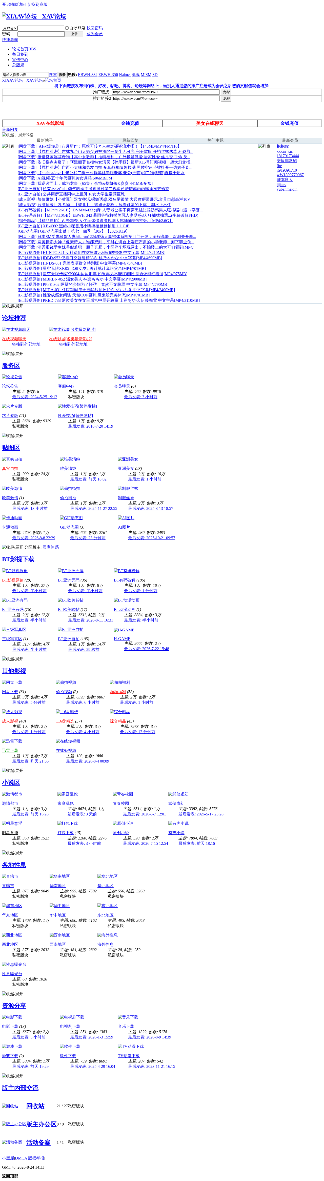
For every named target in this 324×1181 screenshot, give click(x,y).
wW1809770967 (290, 175)
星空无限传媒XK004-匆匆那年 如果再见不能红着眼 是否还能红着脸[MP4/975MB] (115, 274)
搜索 (53, 74)
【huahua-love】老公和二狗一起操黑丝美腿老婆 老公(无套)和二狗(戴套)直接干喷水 (111, 173)
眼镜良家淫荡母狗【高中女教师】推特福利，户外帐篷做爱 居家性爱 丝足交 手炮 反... (113, 157)
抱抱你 (283, 146)
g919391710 (287, 170)
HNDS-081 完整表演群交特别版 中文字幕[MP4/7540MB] (92, 263)
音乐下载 (126, 1026)
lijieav (281, 185)
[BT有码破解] (30, 210)
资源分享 (14, 1005)
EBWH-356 (108, 74)
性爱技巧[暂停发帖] (75, 415)
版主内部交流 (20, 1088)
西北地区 (10, 944)
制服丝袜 (126, 498)
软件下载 (68, 1056)
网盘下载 (10, 692)
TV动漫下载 (129, 1056)
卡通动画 (10, 527)
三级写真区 (12, 639)
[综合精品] (27, 220)
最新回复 (10, 129)
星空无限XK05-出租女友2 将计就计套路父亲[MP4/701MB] (94, 268)
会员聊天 (122, 386)
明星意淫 (10, 833)
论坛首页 (24, 49)
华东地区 (10, 915)
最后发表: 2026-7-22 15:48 (146, 649)
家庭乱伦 (65, 803)
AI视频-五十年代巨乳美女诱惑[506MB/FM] (75, 178)
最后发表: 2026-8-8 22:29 (33, 538)
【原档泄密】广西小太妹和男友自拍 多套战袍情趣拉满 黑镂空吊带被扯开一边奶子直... (114, 167)
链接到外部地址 (26, 344)
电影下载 (10, 1026)
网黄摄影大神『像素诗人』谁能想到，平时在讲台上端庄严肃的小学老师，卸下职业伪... (115, 242)
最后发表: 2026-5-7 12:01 (144, 814)
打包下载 (65, 833)
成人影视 (10, 721)
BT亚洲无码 (68, 580)
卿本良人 (285, 179)
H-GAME (122, 638)
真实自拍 (10, 468)
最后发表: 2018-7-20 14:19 (90, 426)
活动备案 (38, 1142)
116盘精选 (65, 721)
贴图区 (11, 447)
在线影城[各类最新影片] (70, 339)
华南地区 (58, 886)
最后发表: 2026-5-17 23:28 (201, 814)
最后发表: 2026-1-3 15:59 (91, 1037)
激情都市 (10, 803)
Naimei (125, 74)
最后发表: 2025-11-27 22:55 (93, 508)
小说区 (11, 782)
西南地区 (58, 944)
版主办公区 (41, 1124)
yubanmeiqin (287, 189)
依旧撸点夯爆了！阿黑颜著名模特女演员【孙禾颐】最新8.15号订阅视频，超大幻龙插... (115, 162)
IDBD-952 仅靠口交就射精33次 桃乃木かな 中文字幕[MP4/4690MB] (102, 258)
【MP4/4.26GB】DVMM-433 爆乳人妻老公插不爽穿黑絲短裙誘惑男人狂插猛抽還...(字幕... (123, 210)
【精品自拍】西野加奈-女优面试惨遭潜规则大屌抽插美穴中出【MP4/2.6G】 (105, 220)
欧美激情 (10, 498)
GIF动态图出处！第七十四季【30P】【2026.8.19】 (85, 231)
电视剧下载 (70, 1026)
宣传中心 (20, 59)
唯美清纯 (68, 468)
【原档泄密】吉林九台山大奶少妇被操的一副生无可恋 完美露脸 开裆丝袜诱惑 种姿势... (115, 151)
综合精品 (118, 721)
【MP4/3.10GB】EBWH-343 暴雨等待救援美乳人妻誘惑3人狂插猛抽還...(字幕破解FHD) (120, 215)
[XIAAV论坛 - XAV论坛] (34, 16)
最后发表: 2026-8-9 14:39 (149, 1037)
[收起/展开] (12, 306)
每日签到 (20, 54)
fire (279, 166)
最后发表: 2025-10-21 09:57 (151, 538)
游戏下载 (10, 1056)
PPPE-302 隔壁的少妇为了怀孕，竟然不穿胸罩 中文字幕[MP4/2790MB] (105, 284)
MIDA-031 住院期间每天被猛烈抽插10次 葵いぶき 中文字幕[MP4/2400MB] (109, 290)
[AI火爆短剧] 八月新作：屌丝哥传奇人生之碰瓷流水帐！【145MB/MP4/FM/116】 (109, 146)
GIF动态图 (69, 527)
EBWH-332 (87, 74)
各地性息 (14, 865)
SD (155, 74)
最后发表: (140, 397)
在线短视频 (66, 750)
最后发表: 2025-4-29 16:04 (92, 1066)
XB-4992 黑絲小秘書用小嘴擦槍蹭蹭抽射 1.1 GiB (86, 226)
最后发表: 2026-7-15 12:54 (145, 843)
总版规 (18, 65)
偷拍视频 (64, 692)
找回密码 (95, 28)
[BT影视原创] (30, 252)
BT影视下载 (18, 559)
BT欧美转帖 (68, 609)
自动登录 (77, 28)
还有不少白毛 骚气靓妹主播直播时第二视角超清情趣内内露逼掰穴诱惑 (106, 189)
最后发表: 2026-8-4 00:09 (87, 761)
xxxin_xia (285, 151)
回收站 (35, 1106)
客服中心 (66, 386)
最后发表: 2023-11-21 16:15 (151, 1066)
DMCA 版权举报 (29, 1158)
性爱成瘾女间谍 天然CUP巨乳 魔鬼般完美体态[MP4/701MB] (96, 295)
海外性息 (105, 944)
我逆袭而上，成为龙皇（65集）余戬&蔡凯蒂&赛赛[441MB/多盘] (95, 183)
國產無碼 (51, 547)
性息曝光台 (12, 974)
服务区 (11, 365)
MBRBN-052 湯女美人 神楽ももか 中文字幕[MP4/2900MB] (95, 279)
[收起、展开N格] (17, 135)
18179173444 (288, 156)
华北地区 (105, 886)
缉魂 (136, 74)
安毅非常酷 (287, 160)
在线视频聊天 (14, 339)
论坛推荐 (14, 318)
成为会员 (95, 34)
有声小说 (176, 833)
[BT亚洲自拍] (30, 189)
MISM (146, 74)
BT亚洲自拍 (68, 639)
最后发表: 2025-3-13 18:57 (150, 508)
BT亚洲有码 (13, 609)
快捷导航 (10, 39)
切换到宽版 (37, 4)
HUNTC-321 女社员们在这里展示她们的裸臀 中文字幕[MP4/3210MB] (104, 252)
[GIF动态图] (28, 231)
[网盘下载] (27, 146)
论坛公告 (10, 386)
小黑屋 (8, 1158)
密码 (6, 34)
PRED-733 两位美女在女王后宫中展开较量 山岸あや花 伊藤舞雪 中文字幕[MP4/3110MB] (121, 300)
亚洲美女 (126, 468)
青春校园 (121, 803)
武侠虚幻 (176, 803)
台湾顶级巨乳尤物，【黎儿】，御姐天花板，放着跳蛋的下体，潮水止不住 (104, 205)
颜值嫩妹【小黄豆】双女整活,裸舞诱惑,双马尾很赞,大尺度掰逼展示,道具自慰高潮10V (113, 199)
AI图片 (124, 527)
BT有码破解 (124, 580)
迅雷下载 (10, 750)
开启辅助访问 (14, 4)
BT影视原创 (13, 580)
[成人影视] (27, 199)
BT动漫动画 (124, 609)
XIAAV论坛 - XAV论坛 (22, 80)
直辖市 (8, 886)
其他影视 (14, 671)
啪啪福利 (118, 692)
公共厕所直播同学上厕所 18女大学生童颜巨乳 (84, 194)
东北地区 (105, 915)
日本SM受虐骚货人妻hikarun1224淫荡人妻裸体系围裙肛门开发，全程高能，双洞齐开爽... (116, 236)
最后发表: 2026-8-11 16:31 (90, 620)
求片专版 (10, 415)
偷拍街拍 (68, 498)
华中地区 (58, 915)
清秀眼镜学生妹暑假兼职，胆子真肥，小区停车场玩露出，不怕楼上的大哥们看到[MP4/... (116, 247)
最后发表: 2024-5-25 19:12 (34, 397)
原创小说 (121, 833)
